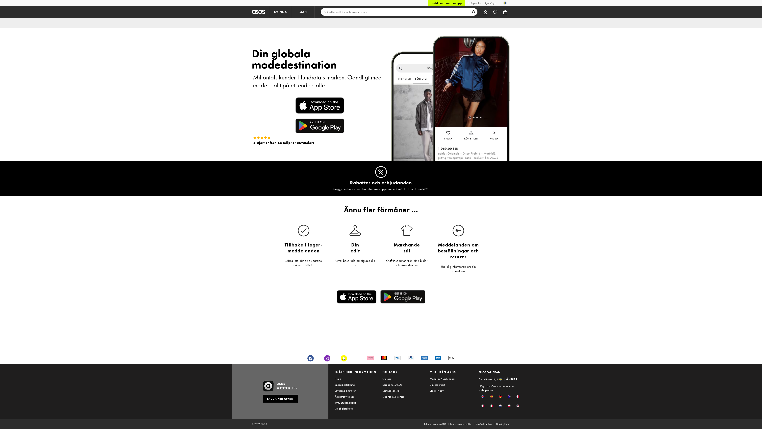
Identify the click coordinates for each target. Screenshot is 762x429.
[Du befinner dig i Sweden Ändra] (505, 3)
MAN (303, 12)
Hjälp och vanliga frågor (482, 3)
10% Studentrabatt (345, 402)
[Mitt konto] (485, 12)
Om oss (386, 379)
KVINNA (280, 12)
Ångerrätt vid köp (345, 396)
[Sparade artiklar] (495, 12)
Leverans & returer (345, 390)
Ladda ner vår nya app (446, 3)
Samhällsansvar (391, 390)
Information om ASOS (435, 424)
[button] (482, 396)
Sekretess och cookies (461, 424)
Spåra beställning (345, 384)
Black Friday (437, 390)
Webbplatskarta (344, 408)
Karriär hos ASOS (392, 384)
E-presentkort (437, 384)
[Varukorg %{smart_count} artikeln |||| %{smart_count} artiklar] (505, 12)
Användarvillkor (484, 424)
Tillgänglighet (503, 424)
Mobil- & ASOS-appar (442, 379)
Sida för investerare (393, 396)
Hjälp (338, 379)
